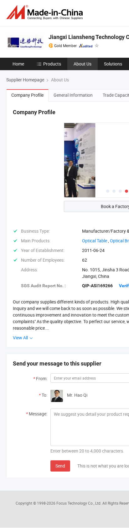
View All (21, 338)
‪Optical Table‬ (94, 241)
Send (60, 466)
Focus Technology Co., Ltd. (79, 503)
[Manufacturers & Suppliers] (45, 12)
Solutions (113, 64)
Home (18, 64)
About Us (82, 64)
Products (52, 64)
